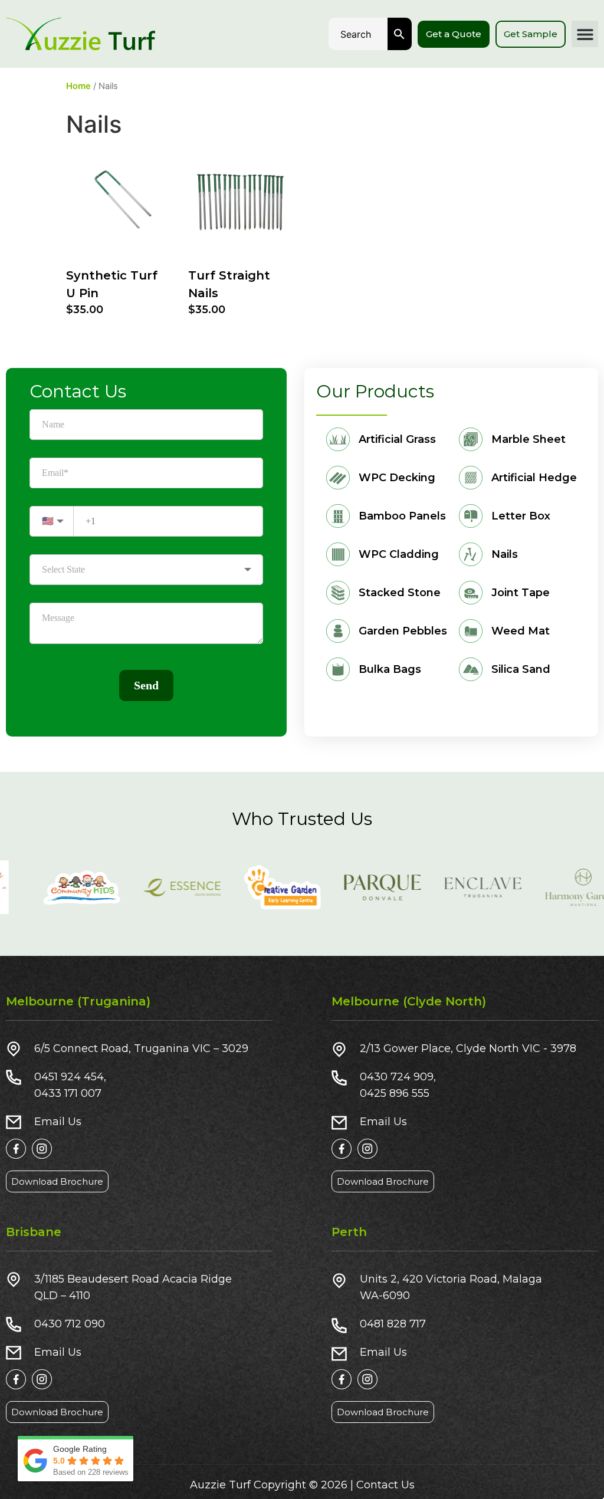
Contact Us (385, 1484)
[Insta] (42, 1149)
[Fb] (16, 1149)
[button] (585, 34)
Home (78, 86)
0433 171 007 (67, 1093)
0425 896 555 (394, 1093)
